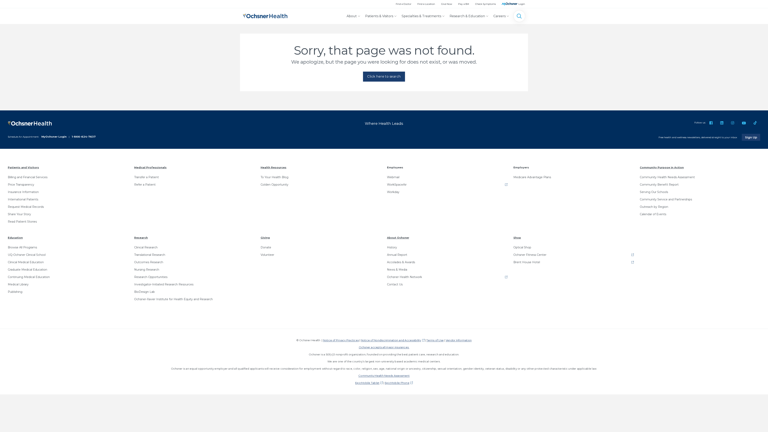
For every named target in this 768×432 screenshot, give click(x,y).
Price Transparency (21, 184)
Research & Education (467, 16)
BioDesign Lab (144, 292)
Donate (266, 247)
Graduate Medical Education (27, 269)
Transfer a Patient (146, 177)
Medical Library (18, 284)
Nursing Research (146, 269)
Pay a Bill (463, 3)
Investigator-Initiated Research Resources (163, 284)
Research (141, 237)
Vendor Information (459, 340)
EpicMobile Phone (397, 382)
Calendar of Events (653, 214)
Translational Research (149, 255)
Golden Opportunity (274, 184)
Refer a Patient (145, 184)
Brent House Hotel (526, 262)
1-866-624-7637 (84, 136)
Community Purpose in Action (662, 167)
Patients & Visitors (379, 16)
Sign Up (752, 137)
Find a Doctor (403, 3)
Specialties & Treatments (421, 16)
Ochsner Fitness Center (529, 255)
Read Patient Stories (22, 221)
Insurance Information (23, 192)
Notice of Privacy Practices (341, 340)
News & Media (397, 269)
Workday (393, 192)
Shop (517, 237)
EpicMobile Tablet (367, 382)
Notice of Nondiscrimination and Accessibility (391, 340)
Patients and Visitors (23, 167)
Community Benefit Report (659, 184)
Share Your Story (19, 214)
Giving (265, 237)
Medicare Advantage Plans (532, 177)
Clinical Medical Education (26, 262)
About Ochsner (398, 237)
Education (15, 237)
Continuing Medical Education (29, 277)
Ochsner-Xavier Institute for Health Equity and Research (173, 299)
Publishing (15, 292)
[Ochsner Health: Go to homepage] (265, 15)
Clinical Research (146, 247)
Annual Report (397, 255)
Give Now (446, 3)
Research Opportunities (150, 277)
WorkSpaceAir (397, 184)
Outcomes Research (148, 262)
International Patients (23, 199)
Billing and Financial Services (27, 177)
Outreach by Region (654, 207)
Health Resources (273, 167)
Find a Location (426, 3)
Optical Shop (522, 247)
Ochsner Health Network (404, 277)
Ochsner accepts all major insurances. (384, 347)
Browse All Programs (22, 247)
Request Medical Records (26, 207)
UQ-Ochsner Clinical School (27, 255)
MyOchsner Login (54, 136)
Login (521, 3)
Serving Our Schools (654, 192)
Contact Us (395, 284)
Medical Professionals (150, 167)
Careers (499, 16)
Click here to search (384, 76)
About (352, 16)
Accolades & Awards (401, 262)
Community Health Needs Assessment (667, 177)
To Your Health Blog (274, 177)
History (392, 247)
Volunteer (267, 255)
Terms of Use (435, 340)
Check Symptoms (485, 3)
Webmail (393, 177)
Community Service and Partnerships (666, 199)
